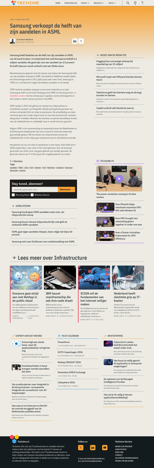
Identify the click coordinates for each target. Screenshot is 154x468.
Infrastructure (23, 19)
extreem (38, 167)
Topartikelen (70, 3)
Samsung (68, 167)
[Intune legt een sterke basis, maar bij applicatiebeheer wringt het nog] (16, 350)
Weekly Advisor (42, 194)
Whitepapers (115, 335)
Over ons (119, 452)
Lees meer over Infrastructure (52, 258)
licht (44, 167)
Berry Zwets (51, 316)
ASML (21, 167)
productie (60, 167)
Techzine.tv (107, 161)
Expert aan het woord (29, 335)
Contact (119, 455)
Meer (111, 3)
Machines (51, 167)
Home (57, 3)
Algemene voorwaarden (126, 458)
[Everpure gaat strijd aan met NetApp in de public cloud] (26, 278)
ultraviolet (14, 170)
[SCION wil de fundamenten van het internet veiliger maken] (94, 278)
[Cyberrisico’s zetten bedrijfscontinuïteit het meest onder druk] (108, 348)
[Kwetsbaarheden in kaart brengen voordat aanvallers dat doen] (16, 371)
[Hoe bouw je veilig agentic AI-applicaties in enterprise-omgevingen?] (108, 366)
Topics (84, 3)
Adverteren (120, 449)
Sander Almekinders (17, 317)
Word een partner (123, 446)
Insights (98, 3)
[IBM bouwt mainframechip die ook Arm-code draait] (60, 278)
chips (26, 167)
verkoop (22, 170)
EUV (31, 167)
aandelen (13, 167)
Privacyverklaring (124, 461)
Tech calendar (70, 335)
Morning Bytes (23, 194)
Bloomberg (18, 161)
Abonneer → (67, 189)
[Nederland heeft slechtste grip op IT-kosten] (128, 278)
